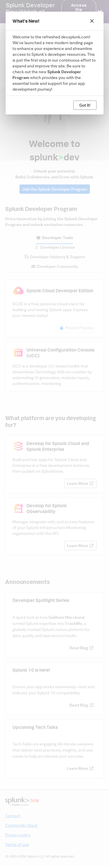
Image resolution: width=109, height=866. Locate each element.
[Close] (92, 21)
